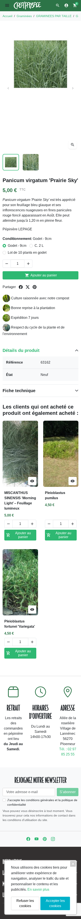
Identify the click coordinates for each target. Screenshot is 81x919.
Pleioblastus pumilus (55, 495)
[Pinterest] (44, 838)
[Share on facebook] (20, 287)
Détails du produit (21, 350)
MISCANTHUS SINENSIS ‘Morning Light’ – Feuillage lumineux (20, 500)
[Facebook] (28, 838)
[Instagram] (53, 838)
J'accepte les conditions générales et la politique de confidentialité (42, 802)
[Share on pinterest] (34, 287)
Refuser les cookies (25, 903)
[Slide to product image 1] (11, 162)
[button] (57, 5)
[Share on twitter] (27, 287)
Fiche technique (19, 390)
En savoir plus (38, 889)
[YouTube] (36, 838)
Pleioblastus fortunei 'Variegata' (19, 623)
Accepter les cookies (55, 903)
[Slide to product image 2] (30, 162)
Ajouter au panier (41, 275)
